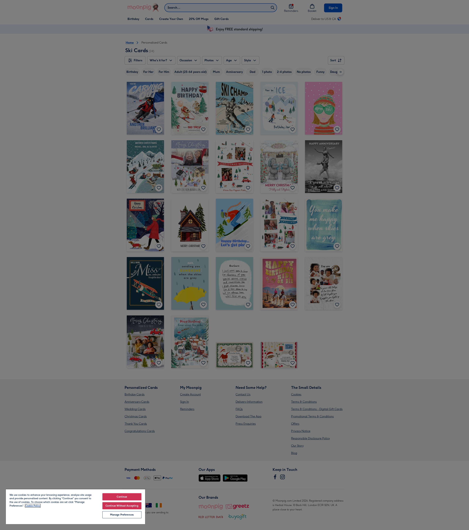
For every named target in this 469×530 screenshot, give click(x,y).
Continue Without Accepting (122, 505)
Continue (122, 496)
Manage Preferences (122, 514)
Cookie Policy (32, 505)
